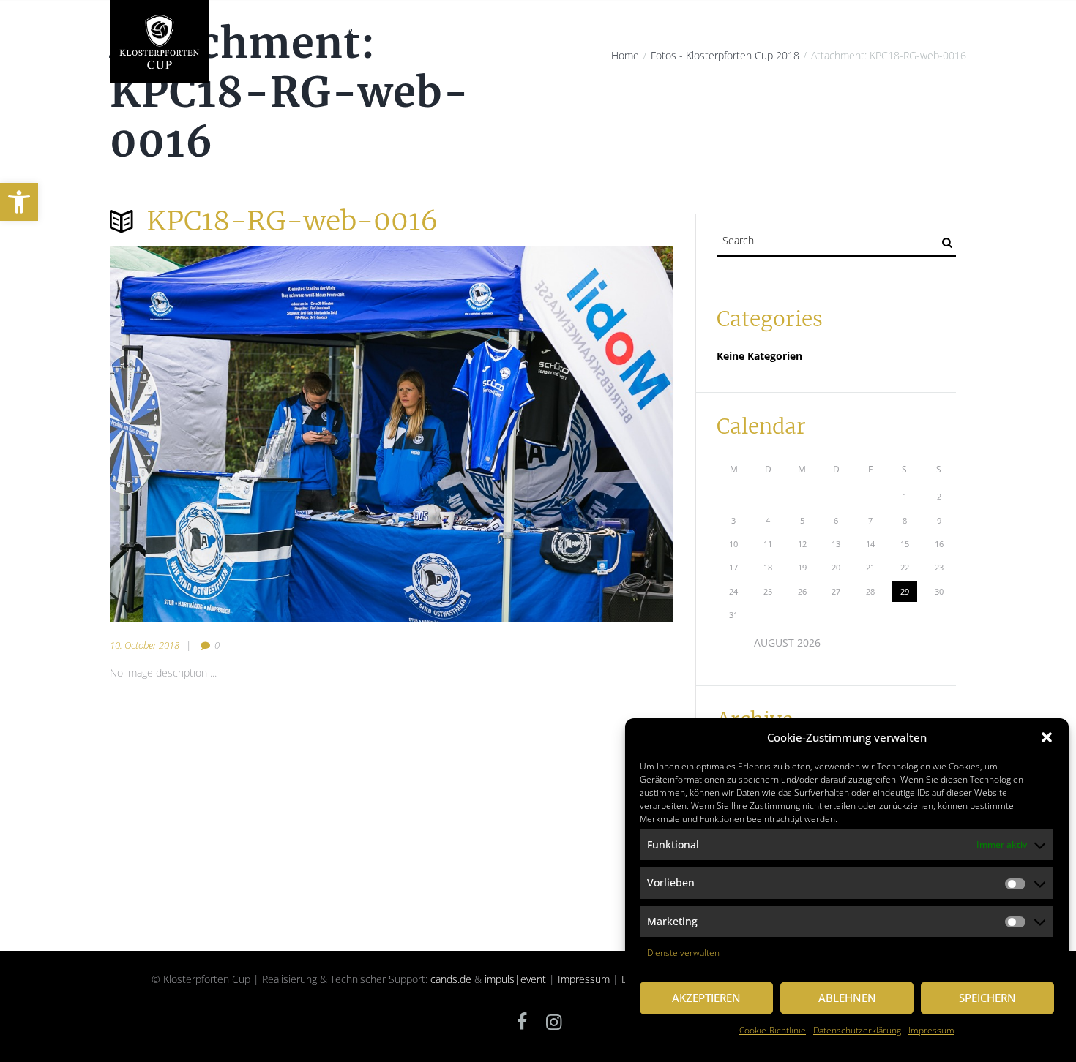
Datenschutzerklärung (857, 1030)
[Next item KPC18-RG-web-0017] (532, 434)
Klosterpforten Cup (324, 30)
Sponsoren (776, 30)
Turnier (557, 30)
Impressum (931, 1030)
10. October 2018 (144, 645)
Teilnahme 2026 (633, 30)
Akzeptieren (706, 997)
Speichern (987, 997)
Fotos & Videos (858, 30)
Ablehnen (847, 997)
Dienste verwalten (683, 952)
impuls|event (515, 979)
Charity (411, 30)
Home (242, 30)
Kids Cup (710, 30)
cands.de (450, 979)
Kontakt (934, 30)
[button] (19, 202)
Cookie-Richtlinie (772, 1030)
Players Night (484, 30)
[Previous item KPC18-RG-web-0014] (251, 434)
